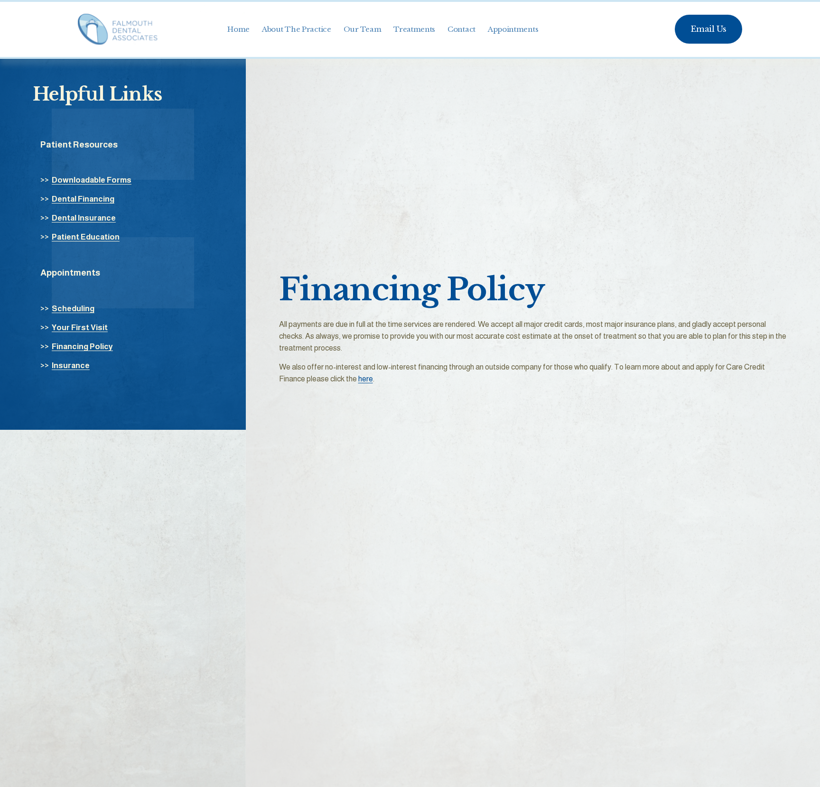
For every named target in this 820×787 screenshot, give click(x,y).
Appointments (513, 29)
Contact (461, 29)
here (365, 378)
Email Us (708, 29)
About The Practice (296, 29)
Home (238, 29)
